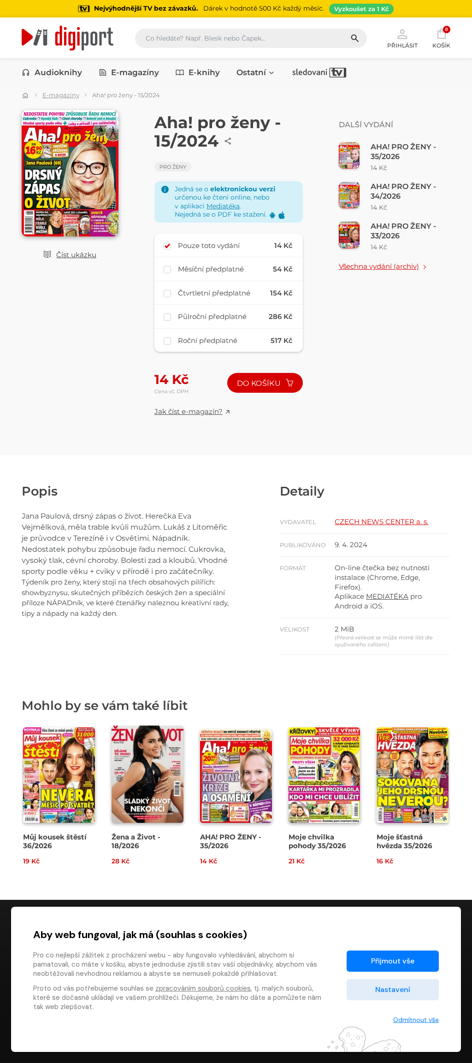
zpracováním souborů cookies (203, 988)
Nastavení (392, 989)
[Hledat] (358, 38)
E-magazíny (135, 72)
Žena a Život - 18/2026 (136, 841)
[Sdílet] (228, 141)
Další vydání (366, 124)
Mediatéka (223, 206)
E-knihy (204, 72)
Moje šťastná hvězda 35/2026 (404, 841)
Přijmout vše (392, 961)
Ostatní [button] (251, 72)
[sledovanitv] (319, 72)
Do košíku (260, 383)
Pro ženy (172, 167)
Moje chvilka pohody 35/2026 (317, 841)
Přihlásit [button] (402, 45)
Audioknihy (58, 72)
